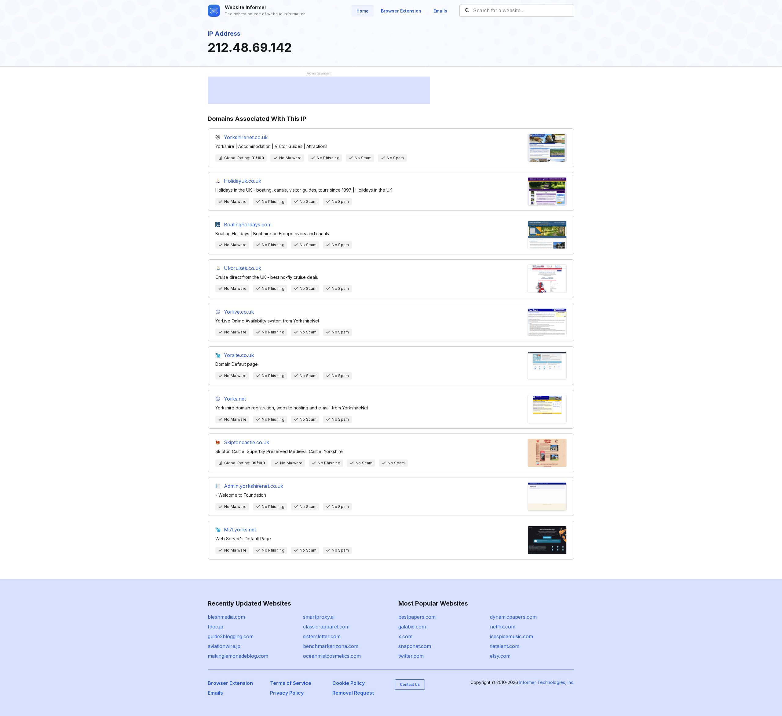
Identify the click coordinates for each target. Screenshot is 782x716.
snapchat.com (414, 646)
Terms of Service (290, 683)
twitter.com (411, 656)
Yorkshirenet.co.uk (246, 137)
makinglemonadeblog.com (238, 656)
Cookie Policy (348, 683)
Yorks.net (235, 399)
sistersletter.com (322, 636)
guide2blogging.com (231, 636)
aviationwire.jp (224, 646)
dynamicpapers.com (513, 617)
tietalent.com (504, 646)
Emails (440, 10)
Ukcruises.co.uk (242, 268)
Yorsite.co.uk (239, 355)
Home (362, 10)
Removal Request (353, 693)
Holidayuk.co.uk (242, 181)
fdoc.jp (215, 627)
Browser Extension (401, 10)
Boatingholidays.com (248, 224)
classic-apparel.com (326, 627)
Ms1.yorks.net (240, 530)
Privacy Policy (287, 693)
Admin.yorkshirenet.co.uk (253, 486)
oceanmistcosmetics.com (332, 656)
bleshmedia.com (226, 617)
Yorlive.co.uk (239, 312)
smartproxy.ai (318, 617)
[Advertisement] (319, 90)
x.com (405, 636)
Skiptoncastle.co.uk (246, 442)
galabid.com (412, 627)
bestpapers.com (417, 617)
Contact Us (410, 684)
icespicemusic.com (511, 636)
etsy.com (500, 656)
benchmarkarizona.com (330, 646)
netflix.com (502, 627)
